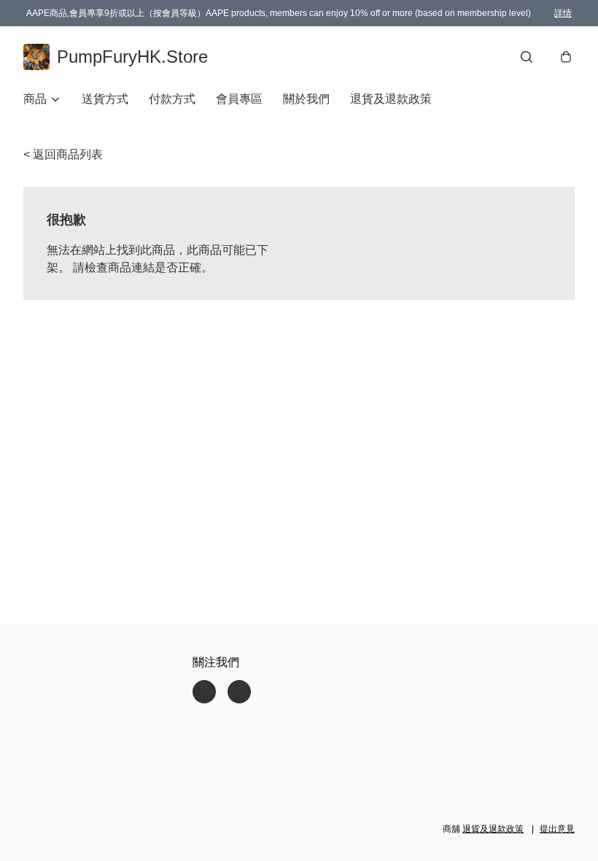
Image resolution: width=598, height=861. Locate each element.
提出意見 (557, 829)
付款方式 (172, 99)
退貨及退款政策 (391, 99)
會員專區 (239, 99)
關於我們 (306, 99)
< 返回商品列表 (63, 154)
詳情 (563, 13)
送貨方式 (105, 99)
